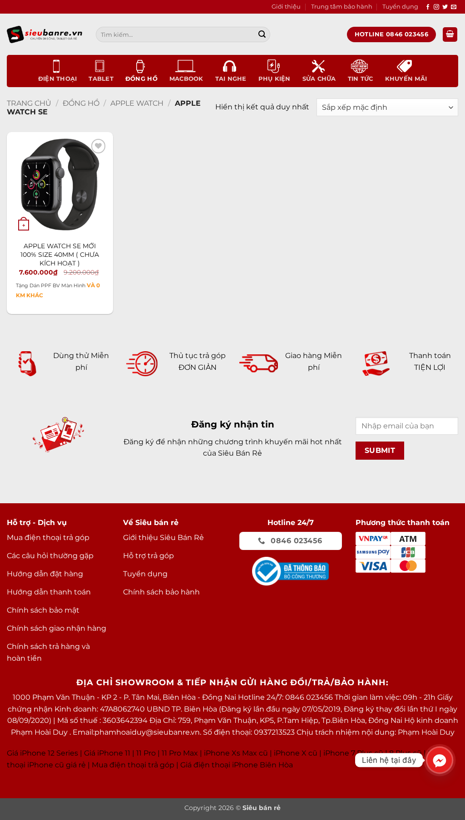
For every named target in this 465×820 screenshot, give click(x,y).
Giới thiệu (286, 6)
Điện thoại (57, 78)
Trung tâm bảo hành (341, 6)
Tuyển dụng (400, 6)
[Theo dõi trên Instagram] (436, 7)
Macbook (186, 78)
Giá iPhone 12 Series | (44, 753)
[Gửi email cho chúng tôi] (453, 7)
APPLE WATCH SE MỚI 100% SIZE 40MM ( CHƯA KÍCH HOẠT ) (59, 254)
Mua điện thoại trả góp (133, 765)
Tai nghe (231, 78)
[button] (450, 34)
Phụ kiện (274, 78)
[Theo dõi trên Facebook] (427, 7)
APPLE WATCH (136, 103)
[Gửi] (262, 34)
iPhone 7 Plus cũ (353, 753)
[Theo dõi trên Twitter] (445, 7)
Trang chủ (29, 103)
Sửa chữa (319, 78)
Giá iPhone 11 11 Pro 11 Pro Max (141, 753)
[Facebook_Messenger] (439, 760)
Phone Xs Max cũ (237, 753)
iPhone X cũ (295, 753)
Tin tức (360, 78)
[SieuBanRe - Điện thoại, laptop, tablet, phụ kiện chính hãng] (44, 34)
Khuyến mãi (406, 78)
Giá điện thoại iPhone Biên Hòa (236, 765)
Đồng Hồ (141, 78)
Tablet (101, 78)
